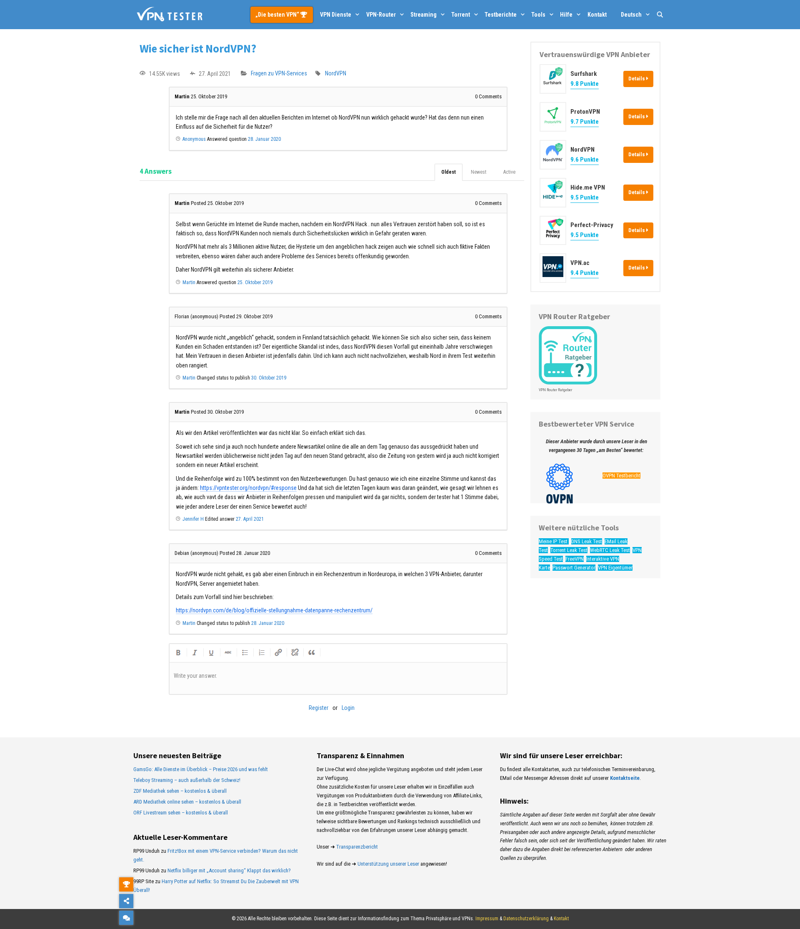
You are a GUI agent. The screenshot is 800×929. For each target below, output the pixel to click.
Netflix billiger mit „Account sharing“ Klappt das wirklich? (229, 870)
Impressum (486, 919)
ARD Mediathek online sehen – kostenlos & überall (187, 802)
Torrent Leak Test (569, 550)
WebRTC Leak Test (610, 550)
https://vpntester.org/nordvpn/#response (248, 487)
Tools (538, 14)
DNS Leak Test (586, 541)
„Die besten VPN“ (277, 14)
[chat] (126, 918)
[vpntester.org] (169, 14)
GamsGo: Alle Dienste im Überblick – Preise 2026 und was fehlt (200, 769)
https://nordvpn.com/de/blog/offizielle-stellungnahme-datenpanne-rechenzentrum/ (274, 610)
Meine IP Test (554, 541)
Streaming (423, 14)
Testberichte (501, 14)
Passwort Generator (573, 567)
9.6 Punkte (584, 159)
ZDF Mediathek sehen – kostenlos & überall (180, 791)
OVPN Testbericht (621, 475)
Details (637, 78)
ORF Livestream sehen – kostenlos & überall (180, 812)
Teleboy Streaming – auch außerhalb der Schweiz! (186, 780)
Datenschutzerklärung (526, 919)
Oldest (448, 172)
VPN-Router (381, 14)
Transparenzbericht (357, 847)
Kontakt (597, 14)
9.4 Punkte (584, 273)
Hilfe (566, 14)
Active (509, 172)
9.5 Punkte (584, 197)
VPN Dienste (335, 14)
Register (318, 707)
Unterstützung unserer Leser (388, 864)
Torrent (460, 14)
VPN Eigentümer (615, 567)
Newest (478, 172)
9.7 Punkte (584, 121)
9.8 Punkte (584, 83)
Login (348, 707)
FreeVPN (574, 558)
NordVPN (335, 73)
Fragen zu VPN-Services (279, 73)
